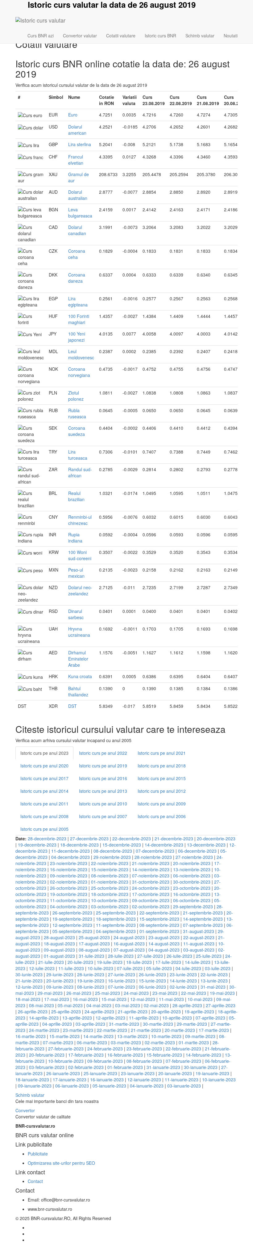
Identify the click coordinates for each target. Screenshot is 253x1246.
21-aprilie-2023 (132, 1011)
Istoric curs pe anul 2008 (44, 816)
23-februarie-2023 (144, 1048)
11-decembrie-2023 (70, 851)
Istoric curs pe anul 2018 (162, 765)
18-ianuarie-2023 (32, 1079)
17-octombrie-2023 (150, 894)
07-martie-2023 (58, 1042)
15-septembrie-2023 (159, 919)
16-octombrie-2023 (191, 894)
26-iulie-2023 (179, 956)
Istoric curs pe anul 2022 (103, 753)
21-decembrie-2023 (174, 838)
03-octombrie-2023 (109, 906)
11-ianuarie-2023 (181, 1079)
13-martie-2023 (132, 1036)
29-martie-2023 (192, 1024)
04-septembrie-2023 (116, 931)
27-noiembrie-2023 (194, 857)
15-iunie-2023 (152, 981)
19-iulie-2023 (109, 962)
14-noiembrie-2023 (150, 869)
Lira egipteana (78, 301)
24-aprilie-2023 (99, 1011)
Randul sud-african (80, 472)
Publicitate (38, 1154)
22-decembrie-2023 (131, 838)
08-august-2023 (94, 950)
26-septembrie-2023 (72, 913)
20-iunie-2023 (59, 981)
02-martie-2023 (160, 1042)
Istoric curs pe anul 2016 (103, 778)
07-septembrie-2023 (203, 925)
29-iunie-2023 (59, 974)
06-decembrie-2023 (197, 851)
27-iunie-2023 (121, 974)
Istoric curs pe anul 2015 (162, 778)
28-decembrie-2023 (47, 838)
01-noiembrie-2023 (109, 882)
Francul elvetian (75, 160)
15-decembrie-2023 (121, 845)
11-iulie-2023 (71, 968)
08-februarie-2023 (144, 1061)
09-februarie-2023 (105, 1061)
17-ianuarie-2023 (69, 1079)
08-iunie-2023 (90, 987)
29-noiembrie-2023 (112, 857)
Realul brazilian (76, 496)
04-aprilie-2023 (57, 1024)
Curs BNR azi (40, 35)
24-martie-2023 (44, 1030)
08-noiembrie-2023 (109, 875)
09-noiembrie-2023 (68, 875)
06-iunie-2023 (152, 987)
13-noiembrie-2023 (191, 869)
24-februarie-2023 (105, 1048)
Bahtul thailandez (78, 691)
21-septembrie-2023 (203, 913)
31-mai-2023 (213, 987)
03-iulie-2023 (217, 968)
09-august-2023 (59, 950)
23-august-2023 (164, 937)
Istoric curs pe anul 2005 (44, 829)
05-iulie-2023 (159, 968)
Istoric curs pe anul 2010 (103, 803)
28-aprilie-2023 (187, 1005)
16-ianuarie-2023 (107, 1079)
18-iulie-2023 (139, 962)
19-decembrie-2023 (37, 845)
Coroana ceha (76, 254)
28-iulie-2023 (121, 956)
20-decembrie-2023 (216, 838)
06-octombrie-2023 (191, 900)
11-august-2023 (198, 943)
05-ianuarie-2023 (109, 1086)
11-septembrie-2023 (116, 925)
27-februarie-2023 (66, 1048)
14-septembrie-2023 (203, 919)
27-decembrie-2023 (89, 838)
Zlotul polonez (76, 396)
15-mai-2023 (114, 999)
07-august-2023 (129, 950)
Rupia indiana (75, 537)
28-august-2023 (59, 937)
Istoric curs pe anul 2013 (103, 791)
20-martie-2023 (180, 1030)
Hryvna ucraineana (79, 632)
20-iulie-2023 (80, 962)
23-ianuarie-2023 (138, 1073)
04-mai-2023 (98, 1005)
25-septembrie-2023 (116, 913)
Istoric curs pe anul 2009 (162, 803)
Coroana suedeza (76, 431)
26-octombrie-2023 (68, 888)
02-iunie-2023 (183, 987)
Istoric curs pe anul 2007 (103, 816)
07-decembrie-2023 (155, 851)
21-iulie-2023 (51, 962)
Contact (35, 1181)
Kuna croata (80, 676)
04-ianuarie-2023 (147, 1086)
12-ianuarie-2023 (144, 1079)
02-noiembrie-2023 (68, 882)
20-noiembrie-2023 (191, 863)
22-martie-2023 (112, 1030)
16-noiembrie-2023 (68, 869)
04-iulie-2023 (188, 968)
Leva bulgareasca (80, 212)
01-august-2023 (59, 956)
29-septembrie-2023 (193, 906)
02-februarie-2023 (86, 1067)
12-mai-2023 (142, 999)
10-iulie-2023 (100, 968)
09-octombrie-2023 (150, 900)
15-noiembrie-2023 (109, 869)
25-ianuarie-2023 (100, 1073)
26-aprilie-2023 (33, 1011)
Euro (72, 115)
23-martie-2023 (78, 1030)
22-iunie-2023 (214, 974)
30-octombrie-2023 (191, 882)
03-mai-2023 (127, 1005)
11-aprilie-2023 (144, 1018)
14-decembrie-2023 (164, 845)
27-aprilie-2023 (220, 1005)
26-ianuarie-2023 (63, 1073)
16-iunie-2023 (121, 981)
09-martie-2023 (200, 1036)
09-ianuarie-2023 (35, 1086)
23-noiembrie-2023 (68, 863)
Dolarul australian (77, 195)
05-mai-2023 (70, 1005)
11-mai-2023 (171, 999)
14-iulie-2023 (197, 962)
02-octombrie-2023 (150, 906)
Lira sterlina (79, 144)
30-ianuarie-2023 (201, 1067)
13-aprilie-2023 (77, 1018)
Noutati (231, 35)
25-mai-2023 (107, 993)
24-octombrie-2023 (150, 888)
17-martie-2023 (214, 1030)
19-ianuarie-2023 (212, 1073)
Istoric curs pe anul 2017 (44, 778)
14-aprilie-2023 (44, 1018)
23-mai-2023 (164, 993)
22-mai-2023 (193, 993)
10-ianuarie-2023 (219, 1079)
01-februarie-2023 (125, 1067)
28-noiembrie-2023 (153, 857)
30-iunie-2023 (29, 974)
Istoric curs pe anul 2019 (103, 765)
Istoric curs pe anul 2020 (44, 765)
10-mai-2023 (200, 999)
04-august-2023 (164, 950)
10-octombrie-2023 (109, 900)
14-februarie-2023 (203, 1055)
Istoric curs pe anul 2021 (162, 753)
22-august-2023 (198, 937)
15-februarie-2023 (164, 1055)
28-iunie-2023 (90, 974)
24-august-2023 (129, 937)
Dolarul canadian (77, 230)
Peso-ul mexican (76, 573)
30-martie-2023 (158, 1024)
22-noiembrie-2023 (109, 863)
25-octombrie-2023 (109, 888)
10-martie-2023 (166, 1036)
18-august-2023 (59, 943)
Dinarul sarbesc (76, 614)
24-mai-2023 (136, 993)
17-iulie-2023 (168, 962)
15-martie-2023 (64, 1036)
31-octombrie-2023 (150, 882)
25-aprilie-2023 (66, 1011)
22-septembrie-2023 (159, 913)
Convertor (25, 1110)
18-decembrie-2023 (79, 845)
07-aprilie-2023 (210, 1018)
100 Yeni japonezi (76, 337)
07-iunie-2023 (121, 987)
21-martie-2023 (146, 1030)
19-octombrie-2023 (68, 894)
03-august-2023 (198, 950)
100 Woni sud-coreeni (79, 555)
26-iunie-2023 (152, 974)
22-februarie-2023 (183, 1048)
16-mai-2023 (85, 999)
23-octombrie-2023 (191, 888)
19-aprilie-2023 (199, 1011)
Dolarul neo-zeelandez (80, 590)
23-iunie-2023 (183, 974)
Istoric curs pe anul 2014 (44, 791)
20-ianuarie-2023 (175, 1073)
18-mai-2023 (27, 999)
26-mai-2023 (78, 993)
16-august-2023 (129, 943)
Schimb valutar (199, 35)
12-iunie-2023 (29, 987)
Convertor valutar (80, 35)
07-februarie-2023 (183, 1061)
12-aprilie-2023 (110, 1018)
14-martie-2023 (98, 1036)
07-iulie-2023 (130, 968)
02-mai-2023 (156, 1005)
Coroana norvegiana (79, 372)
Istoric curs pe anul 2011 (44, 803)
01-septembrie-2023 (159, 931)
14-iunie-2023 (183, 981)
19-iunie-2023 (90, 981)
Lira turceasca (77, 455)
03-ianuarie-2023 (184, 1086)
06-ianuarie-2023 (72, 1086)
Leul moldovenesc (81, 354)
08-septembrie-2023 (159, 925)
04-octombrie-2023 (68, 906)
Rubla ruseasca (77, 413)
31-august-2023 (198, 931)
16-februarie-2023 (125, 1055)
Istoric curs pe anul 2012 (162, 791)
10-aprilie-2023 (177, 1018)
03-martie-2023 (126, 1042)
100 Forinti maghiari (78, 319)
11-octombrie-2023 (68, 900)
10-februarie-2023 (66, 1061)
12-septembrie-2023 (72, 925)
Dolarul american (77, 130)
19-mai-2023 (222, 993)
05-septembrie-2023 (72, 931)
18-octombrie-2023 (109, 894)
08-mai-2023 (41, 1005)
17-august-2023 (94, 943)
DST (72, 706)
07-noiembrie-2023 (150, 875)
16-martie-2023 (30, 1036)
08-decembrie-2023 (112, 851)
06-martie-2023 (92, 1042)
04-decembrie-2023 (70, 857)
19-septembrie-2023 (72, 919)
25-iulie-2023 (209, 956)
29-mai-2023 (50, 993)
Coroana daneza (76, 278)
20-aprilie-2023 (166, 1011)
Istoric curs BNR (160, 35)
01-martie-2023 (194, 1042)
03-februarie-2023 (46, 1067)
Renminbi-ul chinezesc (80, 520)
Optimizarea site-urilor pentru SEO (61, 1163)
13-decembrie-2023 (206, 845)
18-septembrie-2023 (116, 919)
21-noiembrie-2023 (150, 863)
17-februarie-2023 (86, 1055)
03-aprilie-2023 (90, 1024)
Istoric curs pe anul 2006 (162, 816)
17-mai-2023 (56, 999)
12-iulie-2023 (42, 968)
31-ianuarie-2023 (163, 1067)
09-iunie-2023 (59, 987)
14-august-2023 (164, 943)
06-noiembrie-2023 (191, 875)
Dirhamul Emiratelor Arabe (78, 658)
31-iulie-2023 (91, 956)
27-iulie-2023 (150, 956)
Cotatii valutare (120, 35)
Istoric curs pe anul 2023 (44, 753)
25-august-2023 (94, 937)
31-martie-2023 (124, 1024)
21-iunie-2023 (29, 981)
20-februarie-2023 (46, 1055)
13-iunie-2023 (214, 981)
